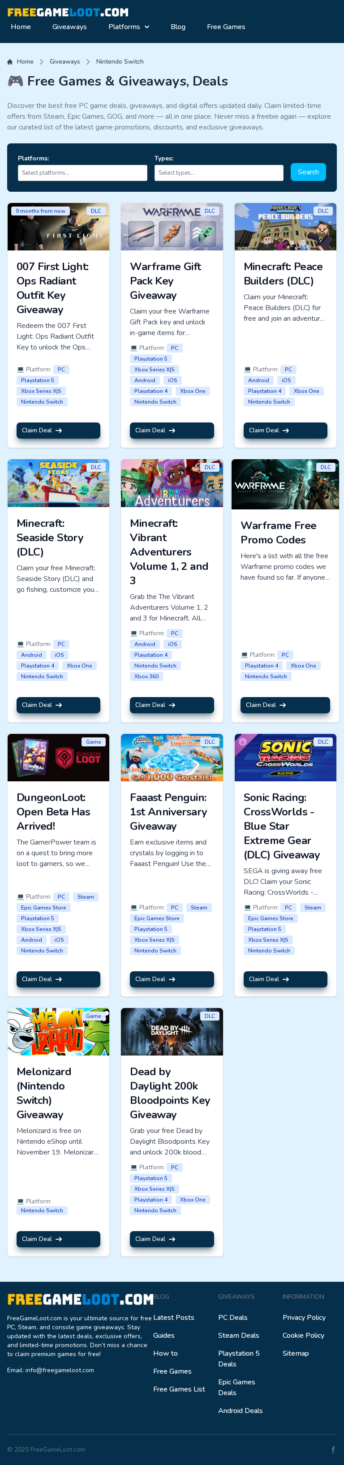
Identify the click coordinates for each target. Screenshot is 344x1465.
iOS (172, 380)
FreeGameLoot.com (57, 1449)
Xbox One (193, 391)
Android (144, 380)
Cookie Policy (303, 1335)
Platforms (124, 27)
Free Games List (179, 1389)
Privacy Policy (304, 1318)
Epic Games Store (43, 907)
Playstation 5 (37, 380)
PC (61, 369)
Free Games (226, 27)
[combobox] (84, 173)
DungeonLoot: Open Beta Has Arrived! (53, 811)
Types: (164, 158)
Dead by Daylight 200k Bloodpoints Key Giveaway (170, 1093)
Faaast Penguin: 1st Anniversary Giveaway (168, 811)
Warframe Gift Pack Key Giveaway (165, 280)
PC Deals (233, 1318)
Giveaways (69, 27)
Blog (178, 27)
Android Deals (240, 1411)
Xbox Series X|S (41, 391)
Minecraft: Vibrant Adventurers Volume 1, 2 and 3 (169, 552)
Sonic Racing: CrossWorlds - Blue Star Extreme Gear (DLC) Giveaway (282, 826)
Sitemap (296, 1353)
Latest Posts (173, 1318)
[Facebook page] (333, 1449)
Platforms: (33, 158)
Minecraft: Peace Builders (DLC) (283, 273)
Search (308, 172)
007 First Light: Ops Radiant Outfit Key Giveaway (52, 288)
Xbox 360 (146, 676)
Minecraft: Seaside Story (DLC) (50, 537)
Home (21, 27)
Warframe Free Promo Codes (278, 532)
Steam (85, 897)
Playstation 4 (151, 391)
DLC (96, 211)
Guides (164, 1335)
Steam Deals (238, 1335)
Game (93, 741)
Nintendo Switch (120, 61)
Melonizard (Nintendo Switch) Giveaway (44, 1093)
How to (165, 1353)
